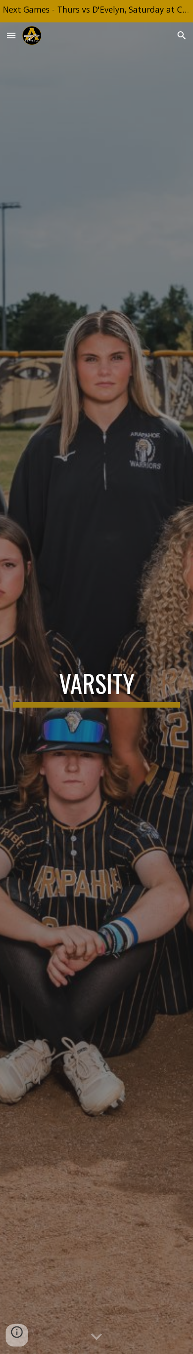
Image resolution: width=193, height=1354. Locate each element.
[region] (96, 11)
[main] (96, 688)
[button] (11, 35)
